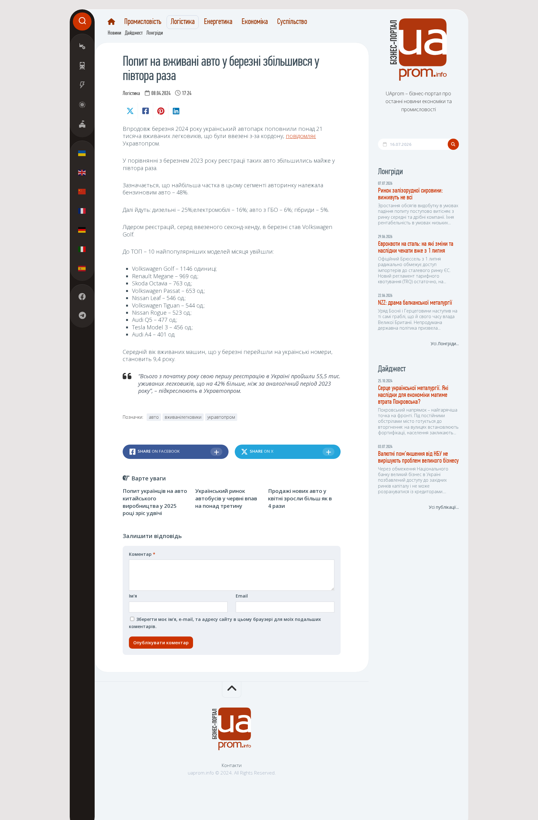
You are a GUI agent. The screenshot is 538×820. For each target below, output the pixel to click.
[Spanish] (82, 268)
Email (242, 596)
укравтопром (221, 417)
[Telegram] (82, 315)
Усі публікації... (444, 507)
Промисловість (142, 22)
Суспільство (292, 22)
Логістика (183, 22)
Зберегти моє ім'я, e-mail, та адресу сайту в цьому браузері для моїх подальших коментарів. (225, 623)
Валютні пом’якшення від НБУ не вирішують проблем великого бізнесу (418, 458)
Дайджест (134, 33)
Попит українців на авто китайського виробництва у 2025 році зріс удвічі (155, 502)
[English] (82, 172)
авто (154, 417)
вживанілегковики (183, 417)
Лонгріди (154, 33)
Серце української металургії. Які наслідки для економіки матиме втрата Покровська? (413, 395)
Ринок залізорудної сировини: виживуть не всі (410, 194)
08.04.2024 (161, 94)
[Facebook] (82, 296)
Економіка (255, 22)
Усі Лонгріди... (445, 343)
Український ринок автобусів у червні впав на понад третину (226, 498)
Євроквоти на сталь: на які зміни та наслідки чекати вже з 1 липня (415, 248)
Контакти (232, 765)
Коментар (142, 554)
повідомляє (301, 136)
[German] (82, 230)
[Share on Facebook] (145, 111)
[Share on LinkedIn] (175, 111)
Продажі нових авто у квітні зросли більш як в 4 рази (300, 498)
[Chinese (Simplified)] (82, 191)
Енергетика (218, 22)
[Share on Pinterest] (160, 111)
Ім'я (133, 596)
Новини (114, 33)
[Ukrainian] (82, 153)
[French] (82, 210)
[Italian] (82, 249)
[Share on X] (130, 111)
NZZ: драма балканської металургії (415, 303)
